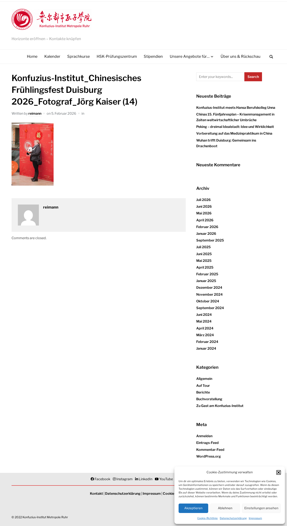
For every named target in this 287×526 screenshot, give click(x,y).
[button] (278, 472)
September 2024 (210, 308)
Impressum (255, 518)
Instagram (124, 479)
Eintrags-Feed (207, 443)
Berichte (203, 392)
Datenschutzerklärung (233, 518)
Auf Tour (203, 386)
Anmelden (204, 436)
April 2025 (204, 267)
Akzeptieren (193, 508)
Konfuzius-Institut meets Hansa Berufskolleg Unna (235, 108)
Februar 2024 (207, 342)
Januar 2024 (206, 348)
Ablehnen (225, 508)
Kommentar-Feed (210, 450)
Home (32, 56)
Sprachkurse (78, 56)
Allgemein (204, 379)
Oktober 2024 (207, 301)
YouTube (166, 479)
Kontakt (96, 494)
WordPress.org (208, 456)
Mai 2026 (204, 213)
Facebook (102, 479)
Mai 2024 (204, 321)
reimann (34, 113)
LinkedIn (145, 479)
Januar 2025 (206, 281)
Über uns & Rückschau (240, 56)
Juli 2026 (203, 200)
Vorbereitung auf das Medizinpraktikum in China (234, 133)
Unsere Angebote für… (189, 56)
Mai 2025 (204, 261)
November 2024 (209, 294)
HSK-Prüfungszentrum (117, 56)
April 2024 (204, 328)
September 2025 (210, 240)
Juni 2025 (204, 254)
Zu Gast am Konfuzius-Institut (220, 406)
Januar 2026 (206, 234)
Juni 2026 (204, 207)
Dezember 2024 (209, 288)
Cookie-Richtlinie (207, 518)
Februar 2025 (207, 274)
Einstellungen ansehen (261, 508)
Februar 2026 (207, 227)
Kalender (52, 56)
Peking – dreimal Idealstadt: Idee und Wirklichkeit (235, 127)
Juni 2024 (204, 315)
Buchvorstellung (209, 399)
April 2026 (204, 220)
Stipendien (153, 56)
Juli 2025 (203, 247)
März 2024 (205, 335)
